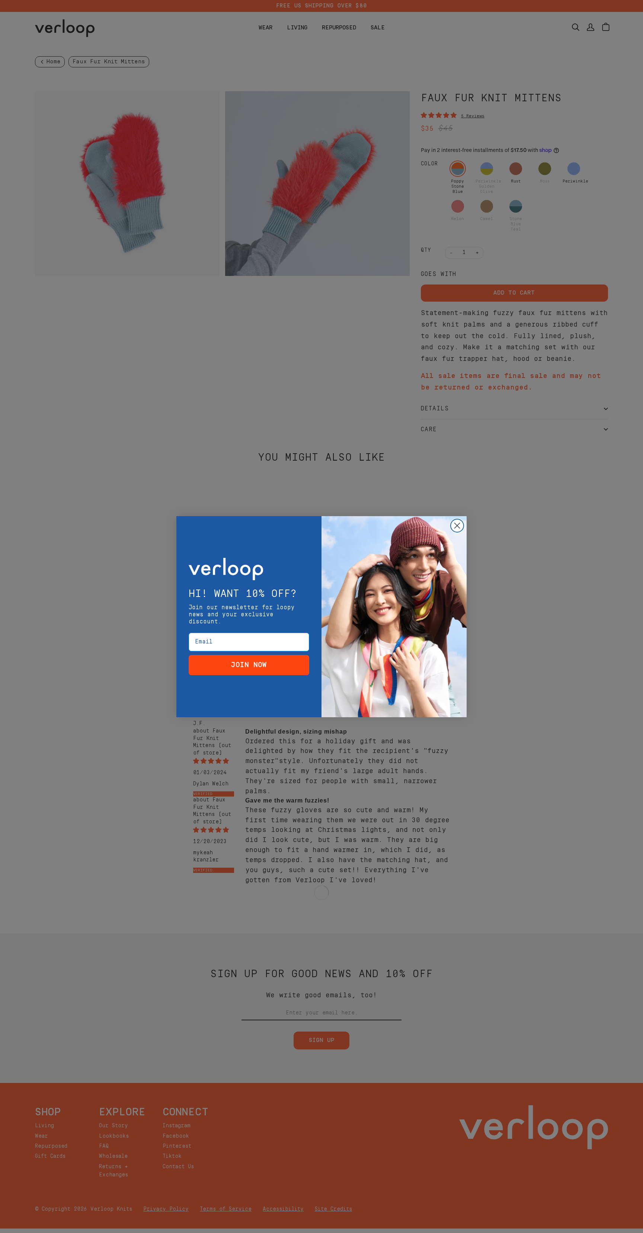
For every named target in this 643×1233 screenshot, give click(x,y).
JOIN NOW (249, 665)
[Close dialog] (457, 525)
